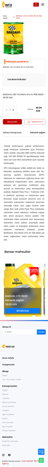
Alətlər (5, 418)
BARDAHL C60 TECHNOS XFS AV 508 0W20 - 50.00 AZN (24, 96)
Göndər (41, 332)
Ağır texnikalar (8, 414)
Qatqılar (5, 410)
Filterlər (5, 394)
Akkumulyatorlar (9, 402)
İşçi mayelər (7, 426)
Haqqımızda (8, 364)
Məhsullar (6, 445)
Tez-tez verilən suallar (11, 379)
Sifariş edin (12, 121)
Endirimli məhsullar (10, 441)
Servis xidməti (8, 406)
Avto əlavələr (7, 422)
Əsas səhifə (5, 17)
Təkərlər (5, 398)
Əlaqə (4, 375)
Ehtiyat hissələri (8, 430)
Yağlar (5, 390)
